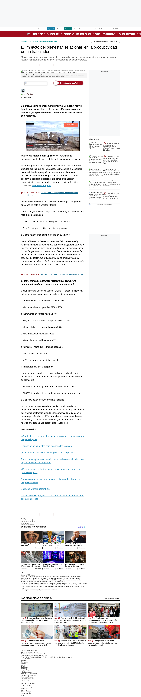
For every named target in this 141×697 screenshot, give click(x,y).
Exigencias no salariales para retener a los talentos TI (47, 446)
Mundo (23, 664)
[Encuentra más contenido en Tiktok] (46, 65)
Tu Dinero (24, 667)
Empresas (59, 29)
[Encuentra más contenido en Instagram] (51, 65)
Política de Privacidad (28, 675)
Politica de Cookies (27, 677)
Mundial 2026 (98, 29)
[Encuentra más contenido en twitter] (32, 65)
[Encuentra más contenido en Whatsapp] (42, 65)
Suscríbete (24, 682)
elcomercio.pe (25, 685)
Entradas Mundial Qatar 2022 (35, 489)
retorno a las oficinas (27, 525)
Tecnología (24, 669)
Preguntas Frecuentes (28, 678)
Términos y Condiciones (29, 673)
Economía (24, 662)
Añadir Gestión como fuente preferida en (105, 41)
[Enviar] (26, 29)
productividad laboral (28, 521)
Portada (23, 660)
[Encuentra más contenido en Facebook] (28, 65)
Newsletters (90, 29)
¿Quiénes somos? (26, 672)
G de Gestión (68, 29)
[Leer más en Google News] (23, 65)
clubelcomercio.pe (27, 687)
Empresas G (51, 29)
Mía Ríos (30, 94)
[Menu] (22, 29)
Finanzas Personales (79, 29)
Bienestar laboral (27, 520)
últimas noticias (94, 139)
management (25, 523)
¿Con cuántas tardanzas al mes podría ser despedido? (48, 452)
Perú (22, 665)
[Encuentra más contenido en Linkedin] (37, 65)
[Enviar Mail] (23, 94)
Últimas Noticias (41, 29)
